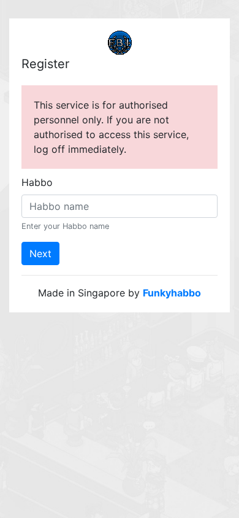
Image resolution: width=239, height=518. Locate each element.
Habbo (37, 182)
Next (40, 253)
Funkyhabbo (172, 293)
